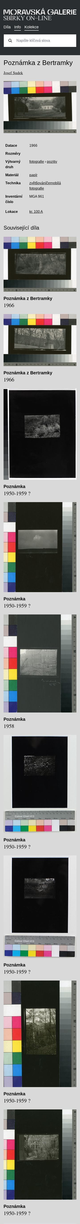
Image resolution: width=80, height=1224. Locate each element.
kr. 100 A (36, 212)
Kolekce (31, 27)
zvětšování (37, 183)
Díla (7, 27)
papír (33, 175)
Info (17, 27)
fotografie (36, 161)
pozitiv (52, 161)
